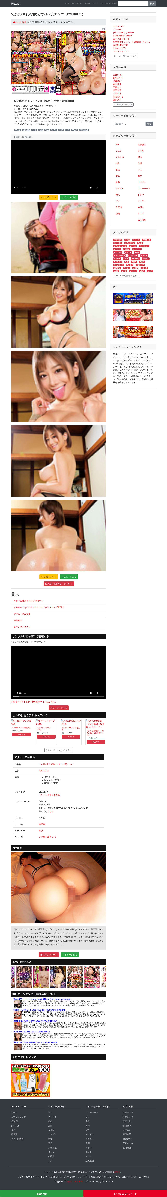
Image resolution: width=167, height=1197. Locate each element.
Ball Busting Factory (122, 36)
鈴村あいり (118, 78)
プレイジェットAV (74, 1181)
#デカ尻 (74, 130)
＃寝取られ (147, 240)
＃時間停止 (118, 240)
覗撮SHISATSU (120, 45)
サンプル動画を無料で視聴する (28, 601)
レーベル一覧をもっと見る (125, 56)
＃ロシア (144, 268)
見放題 (114, 3)
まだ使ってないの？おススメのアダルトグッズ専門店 (39, 607)
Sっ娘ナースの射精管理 (21, 728)
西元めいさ (118, 97)
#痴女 (47, 130)
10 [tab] (72, 990)
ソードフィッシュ (121, 51)
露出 (140, 157)
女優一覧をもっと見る (123, 104)
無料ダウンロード (48, 955)
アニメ (141, 213)
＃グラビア (118, 262)
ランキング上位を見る (49, 795)
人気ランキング (77, 3)
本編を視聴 (42, 1194)
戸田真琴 (117, 90)
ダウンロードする (58, 708)
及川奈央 (117, 100)
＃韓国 (116, 271)
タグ (101, 3)
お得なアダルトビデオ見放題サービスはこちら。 (34, 702)
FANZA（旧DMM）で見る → (58, 584)
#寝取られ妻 (84, 130)
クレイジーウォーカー (123, 32)
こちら (50, 811)
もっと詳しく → (48, 197)
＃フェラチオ (129, 243)
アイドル (120, 188)
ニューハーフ (144, 188)
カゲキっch (118, 26)
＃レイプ (136, 240)
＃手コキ (126, 268)
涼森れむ (117, 81)
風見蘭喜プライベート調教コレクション (132, 42)
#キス (67, 130)
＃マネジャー (144, 246)
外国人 (141, 207)
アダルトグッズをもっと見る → (59, 750)
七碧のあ (117, 93)
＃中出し (117, 249)
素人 (118, 195)
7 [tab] (60, 990)
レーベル (95, 3)
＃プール (144, 255)
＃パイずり (118, 243)
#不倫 (34, 130)
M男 (117, 163)
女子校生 (142, 144)
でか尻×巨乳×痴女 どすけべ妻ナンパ (56, 764)
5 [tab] (53, 990)
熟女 (41, 831)
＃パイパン (137, 249)
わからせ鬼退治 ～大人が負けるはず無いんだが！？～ (95, 733)
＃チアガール (118, 265)
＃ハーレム (118, 252)
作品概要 (18, 620)
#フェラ (17, 130)
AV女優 (87, 3)
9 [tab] (68, 990)
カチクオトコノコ (121, 39)
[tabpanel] (24, 977)
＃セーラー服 (133, 255)
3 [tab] (45, 990)
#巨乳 (40, 130)
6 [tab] (56, 990)
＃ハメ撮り (135, 259)
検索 (152, 3)
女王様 (119, 207)
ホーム (67, 3)
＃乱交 (127, 240)
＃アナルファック (120, 246)
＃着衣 (134, 262)
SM (117, 144)
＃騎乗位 (117, 268)
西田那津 (117, 84)
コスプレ (142, 182)
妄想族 (42, 824)
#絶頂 (61, 130)
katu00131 (44, 771)
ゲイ (118, 201)
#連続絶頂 (26, 130)
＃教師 (142, 262)
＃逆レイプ (140, 265)
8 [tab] (64, 990)
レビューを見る (69, 197)
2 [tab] (41, 990)
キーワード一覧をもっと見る (126, 276)
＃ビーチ (117, 259)
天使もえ (117, 87)
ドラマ (141, 195)
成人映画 (142, 220)
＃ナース (133, 246)
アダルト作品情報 (22, 614)
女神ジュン (118, 75)
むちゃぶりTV (119, 48)
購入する (21, 734)
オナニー (142, 201)
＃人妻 (140, 243)
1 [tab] (37, 990)
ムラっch (117, 29)
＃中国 (124, 271)
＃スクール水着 (119, 255)
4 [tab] (49, 990)
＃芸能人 (146, 259)
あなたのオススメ (22, 627)
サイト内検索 (17, 1139)
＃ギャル (128, 252)
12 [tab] (80, 990)
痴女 (140, 176)
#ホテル (54, 130)
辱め (118, 176)
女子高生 (52, 1148)
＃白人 (150, 271)
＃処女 (125, 259)
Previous (9, 977)
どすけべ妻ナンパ (47, 837)
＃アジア (133, 271)
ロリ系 (141, 151)
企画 (118, 213)
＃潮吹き (126, 249)
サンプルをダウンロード (125, 1194)
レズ (140, 170)
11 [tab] (76, 990)
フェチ (119, 151)
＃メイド (130, 265)
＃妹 (126, 262)
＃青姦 (137, 252)
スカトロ (120, 157)
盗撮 (118, 182)
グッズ (107, 3)
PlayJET (16, 3)
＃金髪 (135, 268)
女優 (140, 163)
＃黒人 (142, 271)
